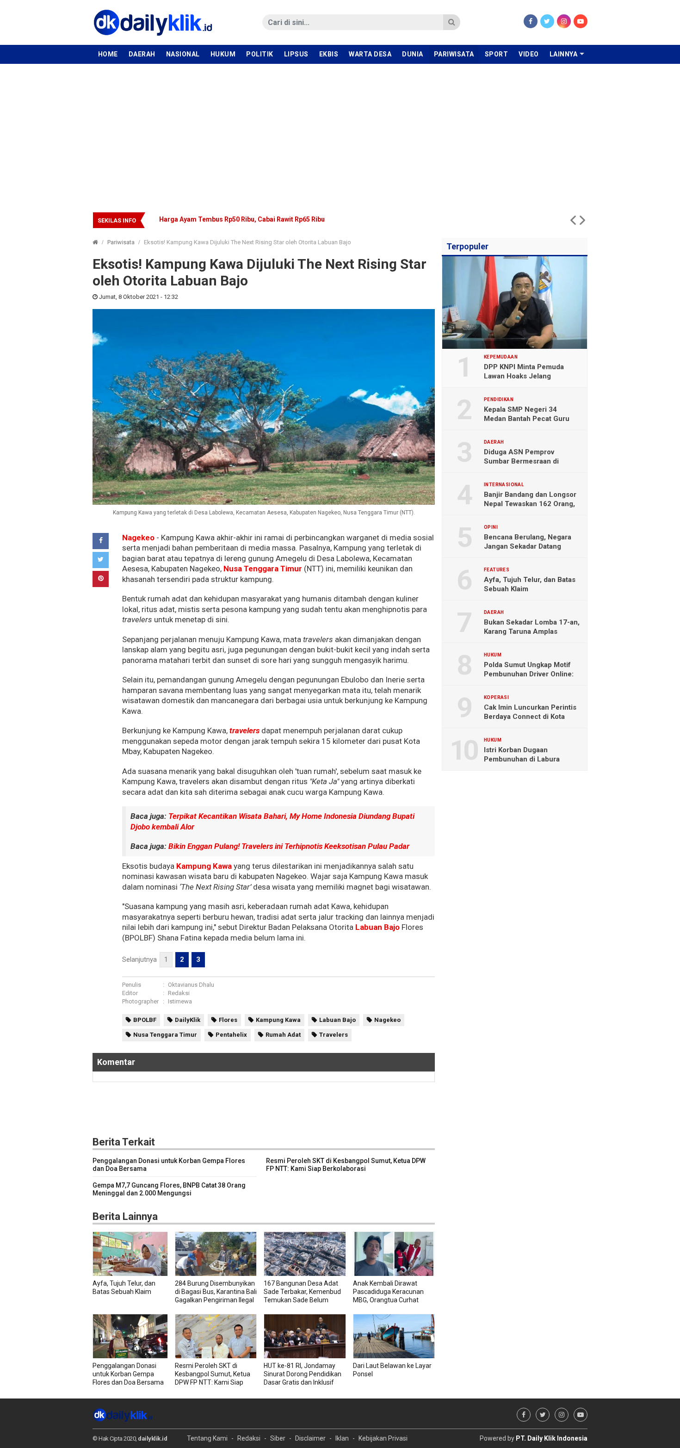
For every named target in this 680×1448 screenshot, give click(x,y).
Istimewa (180, 1001)
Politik (259, 54)
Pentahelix (231, 1034)
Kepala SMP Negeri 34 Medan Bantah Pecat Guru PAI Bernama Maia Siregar (526, 418)
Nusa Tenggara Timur (262, 568)
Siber (277, 1438)
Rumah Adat (283, 1034)
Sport (496, 54)
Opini (491, 527)
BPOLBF (144, 1019)
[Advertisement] (340, 133)
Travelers (333, 1034)
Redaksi (179, 993)
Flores (228, 1019)
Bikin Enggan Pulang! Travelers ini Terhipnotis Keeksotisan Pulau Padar (288, 846)
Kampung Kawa (204, 866)
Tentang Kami (207, 1438)
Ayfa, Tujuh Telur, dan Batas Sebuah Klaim (529, 584)
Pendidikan (498, 399)
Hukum (223, 54)
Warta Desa (370, 54)
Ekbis (329, 54)
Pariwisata (454, 54)
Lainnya (564, 54)
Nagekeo (138, 537)
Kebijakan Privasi (383, 1438)
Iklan (342, 1438)
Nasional (183, 54)
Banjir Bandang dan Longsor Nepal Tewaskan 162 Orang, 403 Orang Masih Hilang (530, 503)
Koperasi (496, 697)
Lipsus (296, 54)
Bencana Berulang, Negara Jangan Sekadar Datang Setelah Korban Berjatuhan (278, 219)
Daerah (142, 54)
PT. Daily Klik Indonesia (551, 1438)
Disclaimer (310, 1438)
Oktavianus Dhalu (191, 984)
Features (496, 570)
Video (529, 54)
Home (108, 54)
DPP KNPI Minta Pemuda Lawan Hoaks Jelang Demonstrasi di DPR (524, 376)
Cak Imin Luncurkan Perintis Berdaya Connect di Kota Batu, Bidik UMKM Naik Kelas (530, 716)
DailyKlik (187, 1019)
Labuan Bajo (377, 927)
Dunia (412, 54)
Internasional (504, 485)
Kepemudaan (501, 357)
